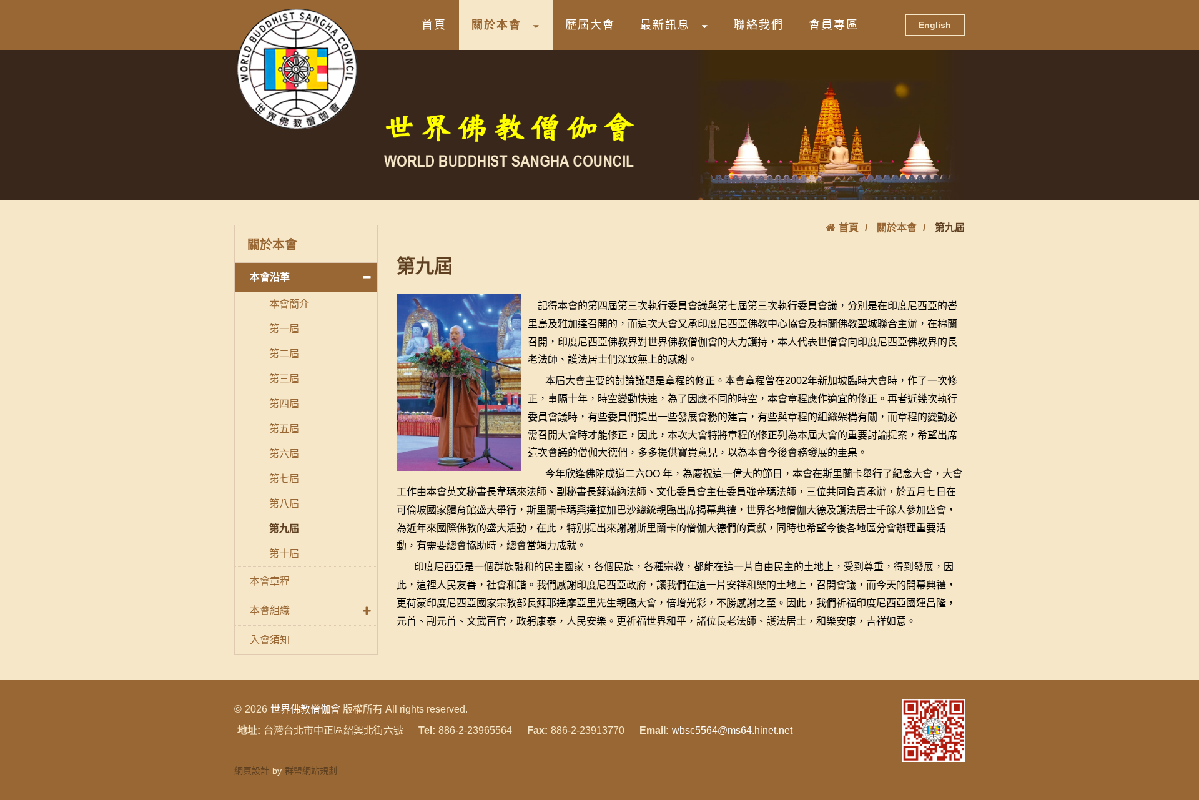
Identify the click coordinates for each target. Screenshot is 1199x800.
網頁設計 (251, 771)
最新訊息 (665, 25)
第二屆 (284, 353)
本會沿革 (270, 277)
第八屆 (284, 503)
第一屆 (284, 328)
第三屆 (284, 378)
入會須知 (270, 640)
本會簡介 (289, 304)
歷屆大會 (590, 25)
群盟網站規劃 (311, 771)
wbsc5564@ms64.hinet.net (732, 730)
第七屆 (284, 478)
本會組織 (270, 610)
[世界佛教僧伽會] (296, 68)
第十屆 (284, 553)
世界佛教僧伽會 (305, 709)
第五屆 (284, 428)
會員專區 (834, 25)
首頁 (434, 25)
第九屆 (284, 528)
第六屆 (284, 453)
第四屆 (284, 403)
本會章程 (270, 581)
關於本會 (496, 25)
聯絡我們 (759, 25)
